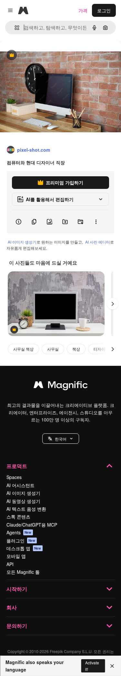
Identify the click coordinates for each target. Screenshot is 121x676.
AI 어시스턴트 (20, 485)
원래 (37, 55)
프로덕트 (16, 466)
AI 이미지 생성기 (22, 242)
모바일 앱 (16, 556)
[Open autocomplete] (14, 27)
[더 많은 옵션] (95, 221)
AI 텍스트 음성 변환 (26, 509)
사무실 (53, 349)
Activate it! (92, 665)
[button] (60, 438)
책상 (76, 349)
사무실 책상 (23, 349)
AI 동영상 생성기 (23, 501)
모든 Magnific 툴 (23, 572)
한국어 (60, 439)
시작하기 (16, 589)
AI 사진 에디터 (97, 242)
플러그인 (20, 540)
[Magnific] (61, 386)
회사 (11, 607)
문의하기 (16, 625)
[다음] (112, 303)
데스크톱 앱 (23, 548)
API (10, 564)
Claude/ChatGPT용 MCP (31, 524)
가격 (82, 10)
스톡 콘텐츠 (18, 516)
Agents (19, 532)
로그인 (104, 10)
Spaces (14, 477)
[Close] (112, 666)
